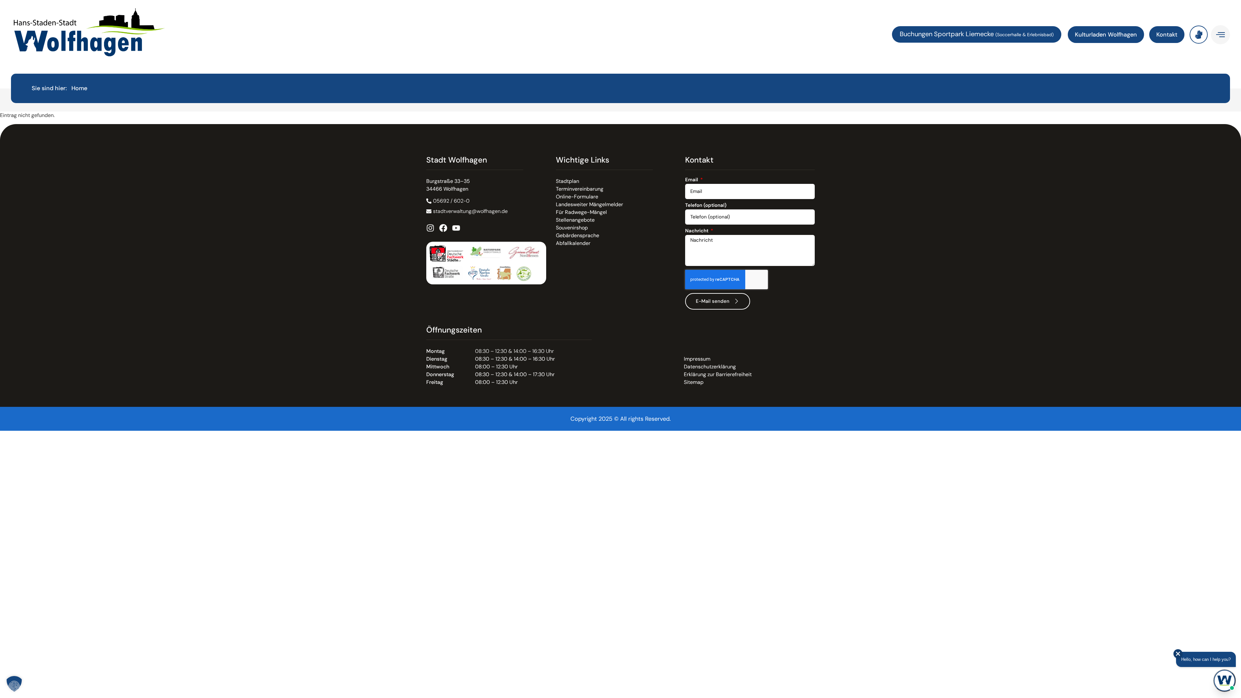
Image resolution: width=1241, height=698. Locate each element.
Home (79, 88)
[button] (14, 684)
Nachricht (697, 231)
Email (692, 180)
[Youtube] (456, 228)
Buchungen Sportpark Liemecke (947, 34)
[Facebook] (443, 228)
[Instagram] (430, 228)
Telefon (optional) (706, 205)
